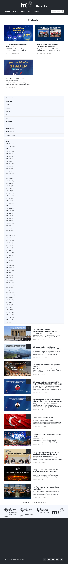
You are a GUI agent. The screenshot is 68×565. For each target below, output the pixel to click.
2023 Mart (9, 245)
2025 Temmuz (10, 176)
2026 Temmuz (10, 146)
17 (36, 502)
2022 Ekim (9, 257)
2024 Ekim (9, 198)
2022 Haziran (10, 267)
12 (26, 502)
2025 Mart (9, 186)
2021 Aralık (10, 282)
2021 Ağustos (10, 292)
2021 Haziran (10, 297)
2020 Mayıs (9, 319)
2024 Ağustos (10, 203)
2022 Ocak (9, 280)
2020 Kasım (10, 314)
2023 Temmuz (10, 235)
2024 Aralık (10, 193)
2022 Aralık (10, 252)
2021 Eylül (9, 290)
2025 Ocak (9, 191)
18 (39, 502)
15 (32, 502)
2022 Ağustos (10, 262)
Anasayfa (7, 11)
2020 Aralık (10, 312)
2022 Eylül (9, 260)
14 (30, 502)
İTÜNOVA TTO (10, 135)
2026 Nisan (10, 153)
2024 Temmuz (10, 205)
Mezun (8, 108)
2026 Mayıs (10, 151)
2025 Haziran (10, 178)
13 (28, 502)
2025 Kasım (10, 166)
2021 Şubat (9, 307)
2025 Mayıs (10, 181)
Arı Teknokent (10, 131)
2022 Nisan (10, 272)
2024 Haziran (10, 208)
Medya (8, 111)
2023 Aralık (10, 223)
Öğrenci (8, 104)
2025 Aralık (10, 163)
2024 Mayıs (10, 210)
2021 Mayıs (10, 300)
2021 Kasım (10, 285)
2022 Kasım (10, 255)
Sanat (7, 114)
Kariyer (8, 118)
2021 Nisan (10, 302)
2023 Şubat (9, 248)
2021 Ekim (9, 287)
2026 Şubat (10, 158)
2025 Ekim (9, 168)
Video (23, 11)
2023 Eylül (9, 230)
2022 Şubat (9, 277)
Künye (29, 11)
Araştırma (9, 121)
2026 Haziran (10, 148)
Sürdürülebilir (10, 128)
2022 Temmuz (10, 265)
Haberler (15, 11)
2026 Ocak (9, 161)
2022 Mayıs (10, 270)
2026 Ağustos (10, 143)
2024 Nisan (10, 213)
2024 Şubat (10, 218)
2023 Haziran (10, 238)
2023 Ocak (9, 250)
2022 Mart (9, 275)
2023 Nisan (9, 243)
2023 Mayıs (10, 240)
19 (41, 502)
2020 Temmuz (10, 317)
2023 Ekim (9, 228)
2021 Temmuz (10, 295)
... (21, 502)
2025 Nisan (10, 183)
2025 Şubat (10, 188)
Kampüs (8, 125)
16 (34, 502)
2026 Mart (9, 156)
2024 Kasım (10, 195)
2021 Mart (9, 305)
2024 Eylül (9, 200)
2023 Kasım (10, 225)
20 (43, 502)
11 (24, 502)
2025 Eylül (9, 171)
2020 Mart (9, 322)
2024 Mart (9, 215)
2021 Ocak (9, 309)
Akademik (9, 101)
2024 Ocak (9, 220)
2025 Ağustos (10, 173)
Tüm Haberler (10, 98)
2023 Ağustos (10, 233)
